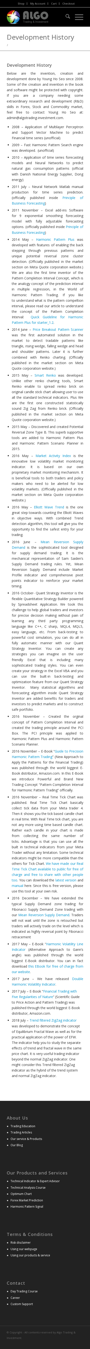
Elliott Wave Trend (49, 507)
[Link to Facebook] (79, 1343)
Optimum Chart (21, 1194)
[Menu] (76, 17)
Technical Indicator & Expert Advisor (35, 1181)
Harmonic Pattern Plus (55, 239)
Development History (40, 37)
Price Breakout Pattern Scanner (58, 329)
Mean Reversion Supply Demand (43, 915)
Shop (21, 3)
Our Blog (17, 1145)
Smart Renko (45, 375)
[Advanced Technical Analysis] (37, 17)
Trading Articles (21, 1132)
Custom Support (22, 1304)
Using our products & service (30, 1255)
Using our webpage (24, 1249)
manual (17, 885)
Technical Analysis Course (28, 1188)
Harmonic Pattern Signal (27, 1206)
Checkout (68, 3)
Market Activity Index (53, 455)
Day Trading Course (24, 1291)
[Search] (65, 17)
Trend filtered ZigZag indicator (53, 1020)
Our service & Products (26, 1139)
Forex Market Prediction (27, 1200)
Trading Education (23, 1126)
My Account (37, 3)
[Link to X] (72, 1343)
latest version (66, 880)
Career (15, 1298)
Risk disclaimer (21, 1243)
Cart (54, 3)
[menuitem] (21, 3)
